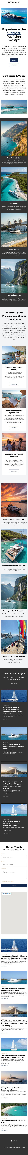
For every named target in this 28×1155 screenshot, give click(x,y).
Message (3, 868)
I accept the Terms (8, 881)
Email (2, 861)
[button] (18, 2)
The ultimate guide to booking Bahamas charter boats (13, 747)
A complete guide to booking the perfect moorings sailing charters (13, 709)
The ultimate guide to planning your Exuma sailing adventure (11, 823)
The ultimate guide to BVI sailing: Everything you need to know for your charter (14, 1023)
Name (2, 853)
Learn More (14, 384)
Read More (5, 719)
